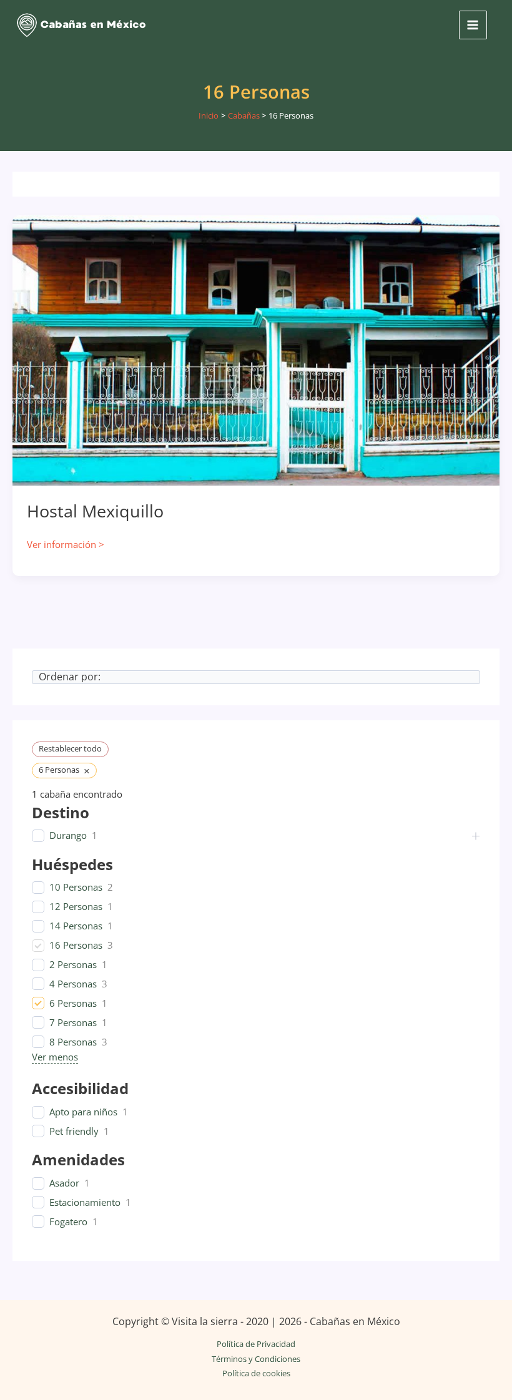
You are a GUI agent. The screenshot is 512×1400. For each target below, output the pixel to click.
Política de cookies (256, 1373)
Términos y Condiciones (256, 1358)
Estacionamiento (85, 1202)
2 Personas (73, 965)
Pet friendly (74, 1131)
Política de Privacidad (256, 1343)
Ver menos (55, 1056)
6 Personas (73, 1003)
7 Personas (73, 1023)
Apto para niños (83, 1112)
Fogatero (68, 1222)
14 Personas (75, 926)
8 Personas (73, 1042)
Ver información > (65, 545)
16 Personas (75, 945)
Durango (68, 835)
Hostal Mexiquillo (95, 510)
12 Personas (75, 907)
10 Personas (75, 887)
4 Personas (73, 984)
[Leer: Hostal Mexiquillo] (256, 349)
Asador (64, 1183)
